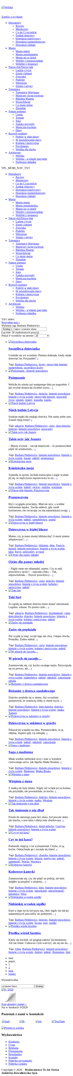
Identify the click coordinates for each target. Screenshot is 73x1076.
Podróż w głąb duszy (27, 136)
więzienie (56, 487)
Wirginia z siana (20, 781)
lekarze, (39, 858)
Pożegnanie (17, 377)
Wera (23, 893)
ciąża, (52, 425)
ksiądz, (28, 458)
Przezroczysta (18, 497)
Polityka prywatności (20, 1060)
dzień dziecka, (47, 826)
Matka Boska (43, 771)
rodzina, (46, 487)
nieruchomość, (56, 890)
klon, (11, 551)
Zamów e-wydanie (12, 16)
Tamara (13, 712)
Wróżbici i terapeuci (27, 63)
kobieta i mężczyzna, (35, 619)
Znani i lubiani (24, 73)
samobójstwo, (40, 519)
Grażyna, (60, 826)
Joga (18, 120)
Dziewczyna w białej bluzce (28, 529)
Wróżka (20, 155)
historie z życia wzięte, (21, 396)
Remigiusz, (58, 952)
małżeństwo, (31, 677)
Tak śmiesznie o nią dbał (26, 810)
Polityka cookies (18, 1063)
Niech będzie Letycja (23, 410)
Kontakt (13, 1057)
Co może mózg (24, 105)
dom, (41, 887)
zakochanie (49, 742)
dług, (52, 545)
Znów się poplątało (22, 629)
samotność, (15, 861)
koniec (12, 973)
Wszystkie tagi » (10, 322)
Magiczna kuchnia (26, 127)
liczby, (42, 364)
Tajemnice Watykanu (27, 92)
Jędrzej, (39, 952)
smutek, (20, 399)
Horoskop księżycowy (28, 38)
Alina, (18, 948)
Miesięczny (22, 29)
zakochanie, (64, 677)
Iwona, (38, 922)
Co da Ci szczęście (26, 32)
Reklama (13, 1047)
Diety (19, 130)
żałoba (47, 399)
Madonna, (29, 771)
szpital (52, 519)
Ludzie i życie (23, 70)
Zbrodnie (21, 108)
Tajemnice (14, 89)
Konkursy (14, 1041)
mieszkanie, (41, 890)
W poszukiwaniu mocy (28, 139)
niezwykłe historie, (57, 364)
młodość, (52, 677)
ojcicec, (36, 487)
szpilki (52, 922)
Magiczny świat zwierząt (29, 95)
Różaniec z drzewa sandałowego (32, 691)
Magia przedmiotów (27, 54)
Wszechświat (23, 101)
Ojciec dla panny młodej (26, 562)
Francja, (60, 545)
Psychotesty (22, 146)
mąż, (45, 922)
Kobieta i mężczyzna (27, 143)
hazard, (13, 548)
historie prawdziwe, (60, 393)
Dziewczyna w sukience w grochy (32, 723)
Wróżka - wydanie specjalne (31, 158)
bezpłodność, (56, 613)
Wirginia (47, 800)
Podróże (20, 79)
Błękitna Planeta (25, 98)
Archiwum (15, 152)
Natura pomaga (17, 111)
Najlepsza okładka (26, 162)
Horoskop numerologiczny (31, 41)
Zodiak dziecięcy (25, 35)
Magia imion (23, 51)
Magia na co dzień (26, 57)
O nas (12, 1044)
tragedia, (38, 399)
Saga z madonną (21, 752)
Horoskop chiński (25, 44)
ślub (68, 952)
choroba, (44, 855)
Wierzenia (21, 82)
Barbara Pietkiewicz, (26, 364)
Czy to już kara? (21, 839)
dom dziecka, (63, 425)
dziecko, (43, 393)
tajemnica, (14, 893)
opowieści (47, 428)
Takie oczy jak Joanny (25, 439)
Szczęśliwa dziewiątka (24, 348)
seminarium (47, 458)
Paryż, (18, 551)
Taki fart (15, 597)
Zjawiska (21, 76)
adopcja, (19, 425)
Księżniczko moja (21, 468)
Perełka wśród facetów (25, 933)
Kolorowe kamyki (22, 871)
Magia (12, 48)
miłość (26, 587)
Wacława (36, 861)
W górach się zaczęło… (25, 658)
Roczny (20, 25)
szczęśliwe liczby (33, 367)
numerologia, (16, 367)
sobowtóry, (29, 551)
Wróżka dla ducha (26, 149)
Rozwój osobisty (18, 133)
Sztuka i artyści (24, 86)
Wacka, (26, 861)
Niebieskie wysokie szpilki (27, 904)
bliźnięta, (44, 545)
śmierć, (29, 399)
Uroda (19, 114)
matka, (61, 709)
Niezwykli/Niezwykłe (21, 67)
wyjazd (40, 551)
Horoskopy (15, 22)
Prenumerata (16, 1051)
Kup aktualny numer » (14, 1004)
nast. (11, 970)
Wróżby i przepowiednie (29, 60)
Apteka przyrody (25, 124)
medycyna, (50, 858)
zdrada (12, 680)
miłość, (36, 458)
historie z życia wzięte (43, 829)
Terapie (20, 117)
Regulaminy (15, 1054)
